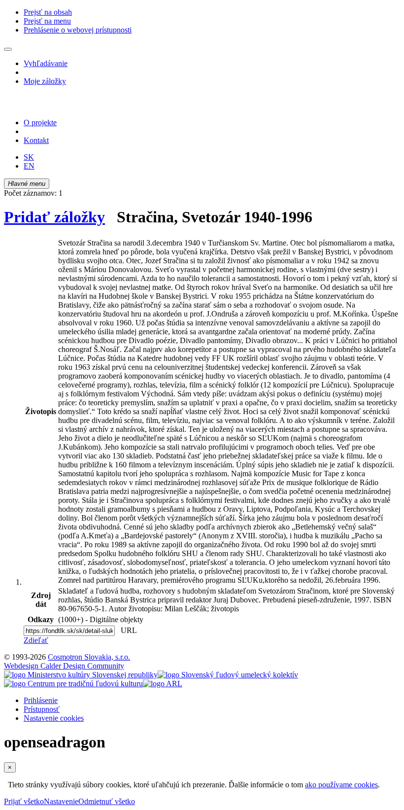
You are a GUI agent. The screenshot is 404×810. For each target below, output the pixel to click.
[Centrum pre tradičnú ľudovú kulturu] (73, 683)
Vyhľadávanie (45, 63)
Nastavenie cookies (54, 718)
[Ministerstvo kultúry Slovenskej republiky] (81, 674)
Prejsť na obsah (48, 12)
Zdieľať (36, 640)
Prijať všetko (24, 801)
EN (29, 166)
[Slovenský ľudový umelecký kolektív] (228, 674)
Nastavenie (61, 801)
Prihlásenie (41, 700)
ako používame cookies (341, 784)
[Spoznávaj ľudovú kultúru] (65, 106)
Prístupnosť (42, 709)
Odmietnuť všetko (106, 801)
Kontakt (36, 140)
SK (29, 157)
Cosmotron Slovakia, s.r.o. (89, 657)
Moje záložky (45, 81)
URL (126, 630)
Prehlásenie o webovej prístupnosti (78, 30)
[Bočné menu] (8, 49)
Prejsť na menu (47, 21)
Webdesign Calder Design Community (64, 666)
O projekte (40, 122)
